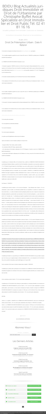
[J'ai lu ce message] (44, 412)
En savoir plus (5, 413)
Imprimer (23, 315)
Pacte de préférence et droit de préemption (14, 35)
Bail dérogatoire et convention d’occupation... (23, 367)
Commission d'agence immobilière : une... (23, 361)
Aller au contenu (4, 1)
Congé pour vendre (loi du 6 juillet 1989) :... (23, 348)
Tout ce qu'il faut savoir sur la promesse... (23, 374)
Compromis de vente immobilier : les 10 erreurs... (23, 354)
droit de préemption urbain (26, 51)
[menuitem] (15, 35)
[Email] (23, 407)
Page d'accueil (26, 35)
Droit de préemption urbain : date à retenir (23, 44)
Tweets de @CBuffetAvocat (36, 35)
